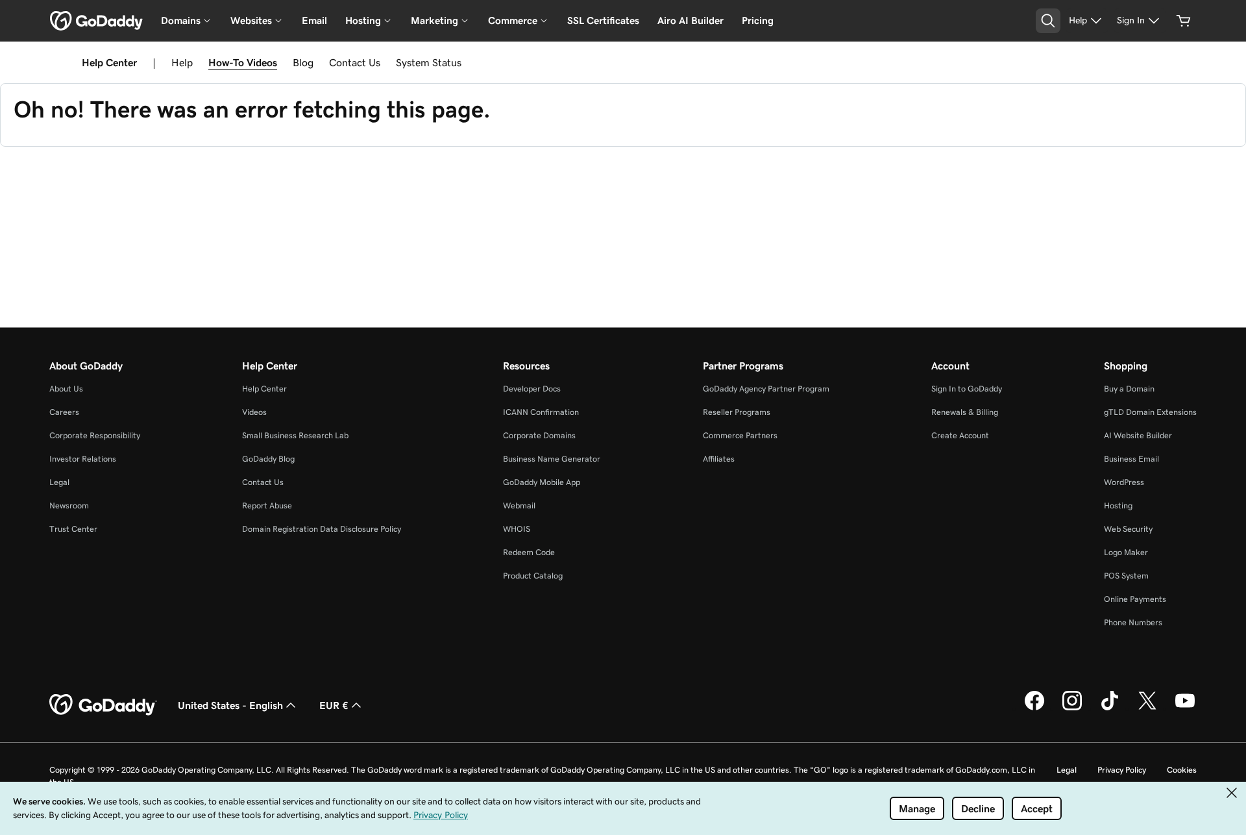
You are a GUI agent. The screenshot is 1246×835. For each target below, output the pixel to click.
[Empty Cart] (1184, 21)
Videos (254, 412)
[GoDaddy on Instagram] (1072, 708)
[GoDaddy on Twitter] (1147, 708)
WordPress (1124, 482)
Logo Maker (1126, 552)
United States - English (230, 705)
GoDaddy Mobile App (541, 482)
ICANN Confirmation (541, 412)
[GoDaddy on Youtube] (1185, 708)
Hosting (1118, 505)
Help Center (264, 388)
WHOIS (516, 529)
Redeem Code (529, 552)
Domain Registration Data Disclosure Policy (321, 529)
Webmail (519, 505)
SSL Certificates (603, 20)
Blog (303, 62)
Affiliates (719, 459)
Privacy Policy (1121, 770)
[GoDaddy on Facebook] (1034, 708)
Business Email (1131, 459)
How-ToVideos (242, 62)
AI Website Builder (1138, 435)
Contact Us (354, 62)
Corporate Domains (539, 435)
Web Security (1128, 529)
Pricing (758, 20)
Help (182, 62)
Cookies (1182, 770)
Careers (64, 412)
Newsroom (69, 505)
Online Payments (1135, 599)
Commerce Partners (740, 435)
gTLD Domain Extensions (1150, 412)
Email (314, 20)
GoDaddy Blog (268, 459)
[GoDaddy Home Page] (103, 705)
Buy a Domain (1129, 388)
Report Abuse (267, 505)
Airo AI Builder (690, 20)
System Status (428, 62)
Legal (59, 482)
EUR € (333, 705)
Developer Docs (532, 388)
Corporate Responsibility (94, 435)
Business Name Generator (551, 459)
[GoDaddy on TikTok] (1109, 708)
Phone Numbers (1133, 622)
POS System (1126, 575)
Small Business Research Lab (295, 435)
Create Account (960, 435)
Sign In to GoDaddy (966, 388)
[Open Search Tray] (1048, 20)
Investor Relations (82, 459)
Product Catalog (533, 575)
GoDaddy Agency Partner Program (766, 388)
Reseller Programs (736, 412)
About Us (66, 388)
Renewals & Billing (964, 412)
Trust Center (73, 529)
